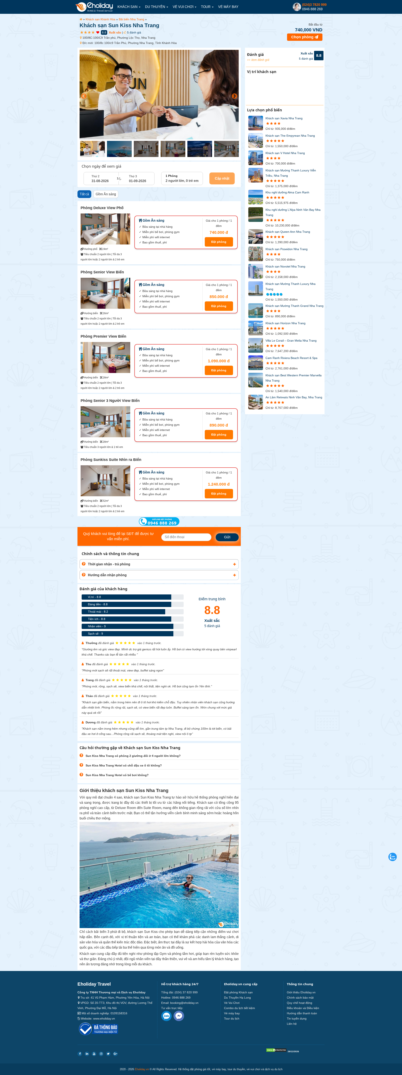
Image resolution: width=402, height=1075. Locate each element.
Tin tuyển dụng (297, 1018)
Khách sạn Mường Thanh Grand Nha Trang (294, 305)
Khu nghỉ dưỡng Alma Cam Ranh (287, 192)
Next (233, 95)
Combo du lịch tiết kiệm (239, 1008)
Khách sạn (127, 7)
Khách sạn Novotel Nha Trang (285, 266)
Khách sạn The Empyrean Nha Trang (290, 135)
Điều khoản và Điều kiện (303, 1008)
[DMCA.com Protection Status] (276, 1051)
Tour (206, 7)
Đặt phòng (218, 241)
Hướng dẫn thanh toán (302, 1013)
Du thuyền (155, 7)
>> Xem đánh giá (258, 60)
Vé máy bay (228, 7)
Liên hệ (292, 1023)
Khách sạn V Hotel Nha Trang (285, 153)
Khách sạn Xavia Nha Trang (284, 118)
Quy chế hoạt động (299, 1002)
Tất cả (84, 194)
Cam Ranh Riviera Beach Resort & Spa (291, 358)
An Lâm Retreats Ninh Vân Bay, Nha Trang (293, 397)
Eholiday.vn (142, 1069)
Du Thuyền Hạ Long (237, 997)
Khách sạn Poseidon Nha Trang (286, 249)
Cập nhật (222, 178)
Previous (83, 95)
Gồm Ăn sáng (106, 194)
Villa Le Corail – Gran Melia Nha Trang (291, 340)
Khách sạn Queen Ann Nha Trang (287, 231)
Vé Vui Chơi (183, 7)
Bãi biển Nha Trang (131, 19)
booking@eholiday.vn (184, 1002)
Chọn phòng (302, 37)
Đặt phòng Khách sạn (238, 992)
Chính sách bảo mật (300, 997)
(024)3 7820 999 (314, 4)
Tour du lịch (231, 1018)
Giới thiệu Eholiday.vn (301, 992)
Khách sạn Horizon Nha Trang (285, 323)
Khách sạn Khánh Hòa (100, 19)
